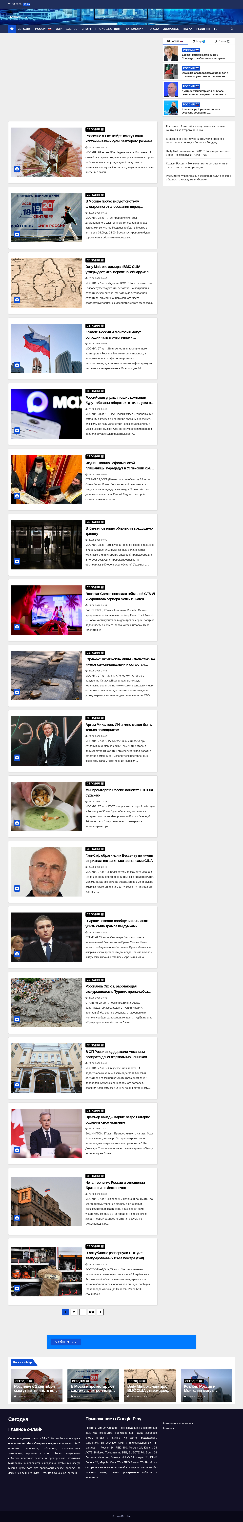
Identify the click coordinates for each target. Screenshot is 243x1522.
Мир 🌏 (200, 41)
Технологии (133, 29)
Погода (153, 29)
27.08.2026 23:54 (98, 605)
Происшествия (107, 29)
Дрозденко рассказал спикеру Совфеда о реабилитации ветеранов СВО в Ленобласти (204, 58)
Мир (59, 29)
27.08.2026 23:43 (98, 736)
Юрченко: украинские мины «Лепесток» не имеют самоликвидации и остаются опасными (120, 664)
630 (91, 1312)
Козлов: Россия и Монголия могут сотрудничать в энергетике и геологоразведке (113, 337)
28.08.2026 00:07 (98, 278)
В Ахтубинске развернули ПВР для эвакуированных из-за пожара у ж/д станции (114, 1258)
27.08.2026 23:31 (98, 998)
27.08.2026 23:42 (98, 867)
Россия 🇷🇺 (43, 29)
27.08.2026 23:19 (98, 1264)
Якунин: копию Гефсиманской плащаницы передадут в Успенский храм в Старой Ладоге (119, 468)
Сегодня (24, 29)
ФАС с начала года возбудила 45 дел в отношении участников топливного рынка (205, 76)
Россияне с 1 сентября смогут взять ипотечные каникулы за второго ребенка (36, 1392)
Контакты (168, 1428)
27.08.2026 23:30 (98, 1129)
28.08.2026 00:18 (98, 147)
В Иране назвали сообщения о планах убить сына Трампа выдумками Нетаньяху (116, 926)
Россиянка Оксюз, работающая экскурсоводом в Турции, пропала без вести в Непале (116, 991)
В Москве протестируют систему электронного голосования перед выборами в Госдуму (112, 206)
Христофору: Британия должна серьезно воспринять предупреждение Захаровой (201, 112)
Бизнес (72, 29)
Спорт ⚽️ (224, 41)
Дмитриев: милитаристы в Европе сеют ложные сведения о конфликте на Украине (204, 94)
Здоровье (171, 29)
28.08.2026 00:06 (98, 344)
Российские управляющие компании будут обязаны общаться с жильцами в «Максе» (118, 402)
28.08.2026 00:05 (98, 474)
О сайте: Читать (65, 1341)
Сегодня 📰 (95, 129)
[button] (232, 29)
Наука (187, 29)
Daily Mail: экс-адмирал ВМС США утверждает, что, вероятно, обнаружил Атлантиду (116, 272)
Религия (203, 29)
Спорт (87, 29)
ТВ (216, 29)
